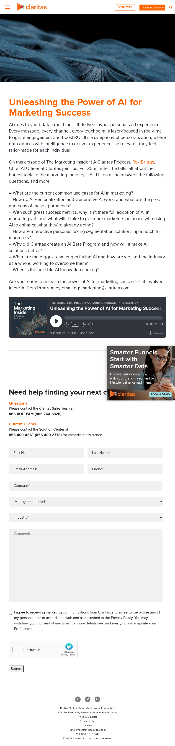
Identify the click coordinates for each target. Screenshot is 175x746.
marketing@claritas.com (91, 729)
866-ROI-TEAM (90, 734)
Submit (16, 669)
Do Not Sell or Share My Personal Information (87, 708)
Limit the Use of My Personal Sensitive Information (87, 712)
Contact (125, 7)
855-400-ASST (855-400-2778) (35, 435)
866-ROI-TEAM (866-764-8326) (35, 414)
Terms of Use (87, 721)
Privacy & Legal (87, 716)
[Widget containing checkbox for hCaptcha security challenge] (43, 649)
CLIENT (152, 7)
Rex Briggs (143, 162)
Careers (87, 725)
